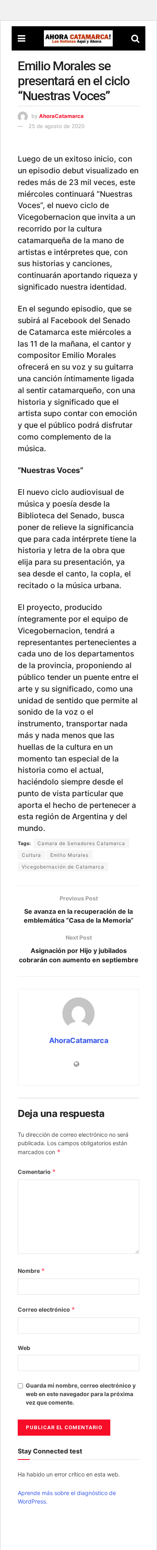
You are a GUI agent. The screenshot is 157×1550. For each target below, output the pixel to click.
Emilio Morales (69, 855)
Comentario (37, 1172)
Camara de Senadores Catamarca (81, 843)
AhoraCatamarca (61, 116)
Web (24, 1347)
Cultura (31, 855)
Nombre (31, 1270)
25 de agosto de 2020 (57, 126)
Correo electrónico (46, 1309)
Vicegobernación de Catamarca (63, 867)
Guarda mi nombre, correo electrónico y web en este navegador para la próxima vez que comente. (81, 1394)
